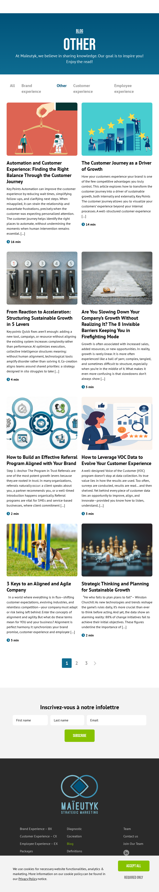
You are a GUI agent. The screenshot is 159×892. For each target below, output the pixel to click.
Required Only (133, 877)
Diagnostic (74, 829)
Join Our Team (133, 844)
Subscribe (79, 735)
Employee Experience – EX (39, 844)
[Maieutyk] (79, 794)
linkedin (126, 853)
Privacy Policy (27, 879)
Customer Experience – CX (38, 836)
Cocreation (74, 836)
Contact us (130, 836)
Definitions (74, 851)
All (12, 85)
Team (127, 829)
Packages (26, 851)
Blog (79, 31)
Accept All (133, 865)
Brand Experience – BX (36, 829)
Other (62, 85)
